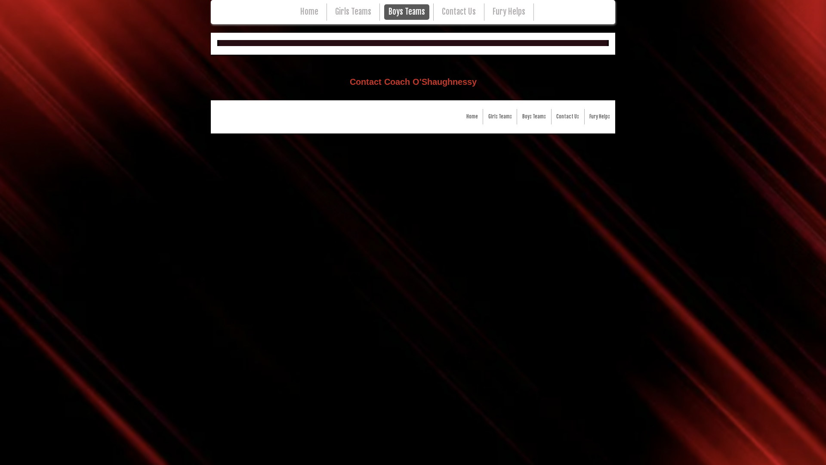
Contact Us (459, 12)
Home (309, 12)
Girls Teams (353, 12)
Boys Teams (406, 12)
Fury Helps (509, 12)
